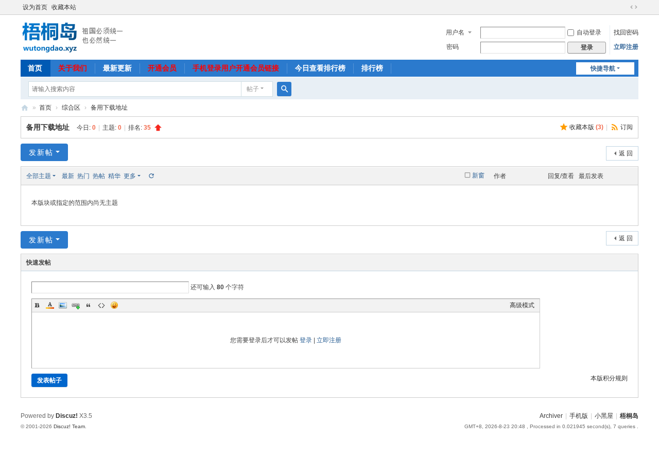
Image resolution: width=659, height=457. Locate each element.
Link (76, 305)
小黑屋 (604, 415)
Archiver (551, 415)
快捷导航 (603, 68)
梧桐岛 (25, 107)
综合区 (71, 107)
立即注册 (626, 46)
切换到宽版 (633, 7)
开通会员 (162, 68)
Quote (88, 305)
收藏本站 (63, 7)
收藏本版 (586, 127)
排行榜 (372, 68)
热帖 (99, 176)
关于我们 (72, 68)
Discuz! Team (69, 426)
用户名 (455, 32)
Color (50, 305)
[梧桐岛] (72, 36)
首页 (35, 68)
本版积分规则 (609, 378)
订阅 (626, 127)
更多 (130, 176)
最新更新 (117, 68)
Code (101, 305)
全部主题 (38, 176)
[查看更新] (151, 176)
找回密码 (626, 32)
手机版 (578, 415)
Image (63, 305)
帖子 (253, 89)
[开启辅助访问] (624, 7)
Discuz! (67, 415)
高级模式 (522, 305)
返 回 (626, 153)
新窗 (478, 175)
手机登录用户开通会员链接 (236, 68)
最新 (68, 176)
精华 (114, 176)
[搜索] (284, 89)
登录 (306, 340)
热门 (83, 176)
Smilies (114, 305)
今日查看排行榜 (320, 68)
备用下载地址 (109, 107)
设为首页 (35, 7)
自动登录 (589, 32)
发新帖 (41, 152)
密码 (452, 46)
